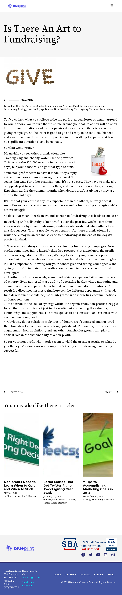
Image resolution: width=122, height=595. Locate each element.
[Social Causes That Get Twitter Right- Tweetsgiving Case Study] (61, 445)
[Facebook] (83, 555)
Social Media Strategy (55, 502)
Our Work (70, 574)
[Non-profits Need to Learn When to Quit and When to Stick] (21, 445)
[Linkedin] (105, 555)
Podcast (85, 574)
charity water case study (29, 106)
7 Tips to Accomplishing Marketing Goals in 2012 (98, 487)
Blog (9, 496)
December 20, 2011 (93, 496)
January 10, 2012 (52, 496)
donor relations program (58, 106)
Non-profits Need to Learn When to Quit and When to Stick (20, 485)
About (57, 574)
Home (111, 574)
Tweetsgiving (81, 109)
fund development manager (88, 106)
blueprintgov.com (31, 577)
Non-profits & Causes (24, 496)
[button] (112, 6)
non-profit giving (63, 109)
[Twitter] (90, 555)
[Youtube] (98, 555)
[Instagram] (113, 555)
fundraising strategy (15, 109)
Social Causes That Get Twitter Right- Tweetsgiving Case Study (58, 487)
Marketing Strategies (103, 499)
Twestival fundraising (101, 109)
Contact (98, 574)
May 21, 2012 (10, 492)
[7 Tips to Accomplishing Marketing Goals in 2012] (100, 445)
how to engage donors (40, 109)
